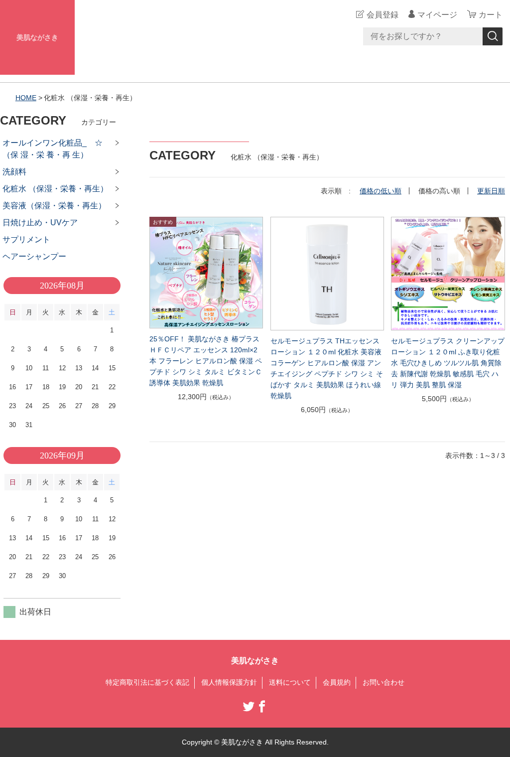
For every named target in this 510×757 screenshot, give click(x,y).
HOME (25, 98)
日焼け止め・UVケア (40, 222)
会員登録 (382, 14)
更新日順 (491, 191)
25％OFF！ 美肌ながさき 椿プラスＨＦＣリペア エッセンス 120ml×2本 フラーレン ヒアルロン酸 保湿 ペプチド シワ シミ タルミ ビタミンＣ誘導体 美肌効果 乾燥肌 (205, 361)
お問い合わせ (383, 682)
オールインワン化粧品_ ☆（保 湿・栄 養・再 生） (52, 149)
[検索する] (493, 36)
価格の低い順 (380, 191)
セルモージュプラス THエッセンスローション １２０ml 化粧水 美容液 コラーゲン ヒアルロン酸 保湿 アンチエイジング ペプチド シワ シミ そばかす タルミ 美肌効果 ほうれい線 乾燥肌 (326, 368)
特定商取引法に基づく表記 (147, 682)
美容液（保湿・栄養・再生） (54, 205)
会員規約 (337, 682)
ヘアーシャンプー (34, 256)
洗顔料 (14, 171)
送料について (290, 682)
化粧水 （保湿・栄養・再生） (55, 188)
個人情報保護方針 (229, 682)
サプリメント (26, 239)
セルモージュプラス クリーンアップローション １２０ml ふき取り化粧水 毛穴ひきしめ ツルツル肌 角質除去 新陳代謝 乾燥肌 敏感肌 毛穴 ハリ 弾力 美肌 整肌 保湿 (448, 363)
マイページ (437, 14)
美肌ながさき (37, 37)
